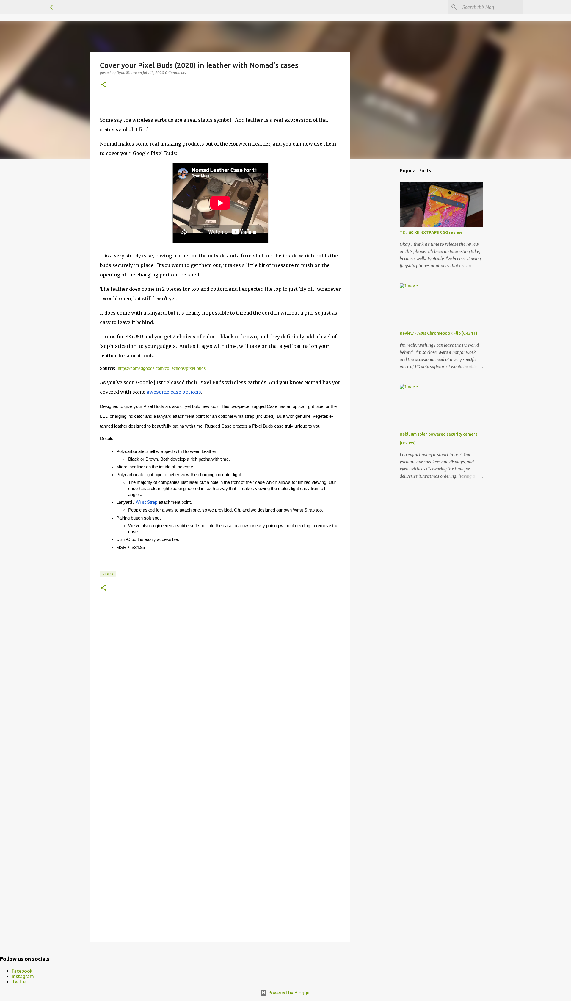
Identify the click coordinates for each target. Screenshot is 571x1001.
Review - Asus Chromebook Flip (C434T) (438, 333)
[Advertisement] (381, 257)
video (107, 574)
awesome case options (174, 392)
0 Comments (175, 73)
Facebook (22, 971)
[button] (103, 85)
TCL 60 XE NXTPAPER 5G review (431, 232)
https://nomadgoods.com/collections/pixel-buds (162, 368)
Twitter (19, 981)
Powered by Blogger (289, 992)
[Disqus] (220, 693)
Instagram (23, 976)
